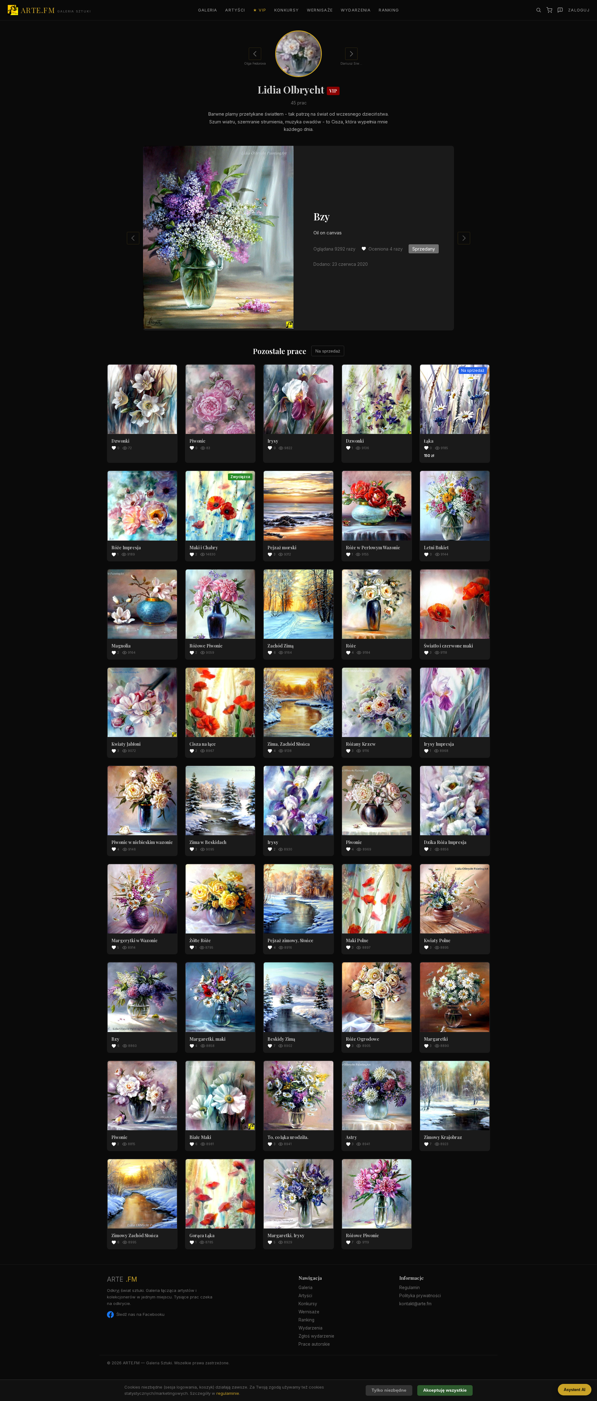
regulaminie (227, 1393)
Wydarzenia (356, 10)
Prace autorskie (314, 1344)
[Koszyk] (549, 10)
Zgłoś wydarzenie (316, 1336)
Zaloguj (579, 10)
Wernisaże (320, 10)
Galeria (207, 10)
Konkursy (286, 10)
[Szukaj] (538, 10)
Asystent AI (574, 1389)
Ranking (389, 10)
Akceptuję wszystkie (445, 1390)
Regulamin (409, 1287)
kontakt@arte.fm (415, 1303)
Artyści (235, 10)
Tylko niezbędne (389, 1390)
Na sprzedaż (327, 350)
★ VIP (259, 10)
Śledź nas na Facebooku (140, 1314)
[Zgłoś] (560, 10)
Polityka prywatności (420, 1295)
